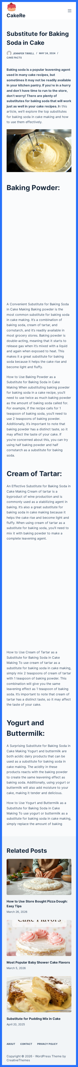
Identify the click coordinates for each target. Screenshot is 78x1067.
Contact (26, 1043)
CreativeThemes (18, 1060)
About (11, 1043)
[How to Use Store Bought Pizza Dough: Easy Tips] (39, 877)
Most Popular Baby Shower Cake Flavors (38, 962)
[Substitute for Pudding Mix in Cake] (39, 994)
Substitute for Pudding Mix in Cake (34, 1019)
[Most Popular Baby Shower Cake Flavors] (39, 938)
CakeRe (16, 15)
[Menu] (69, 10)
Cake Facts (14, 57)
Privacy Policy (47, 1043)
